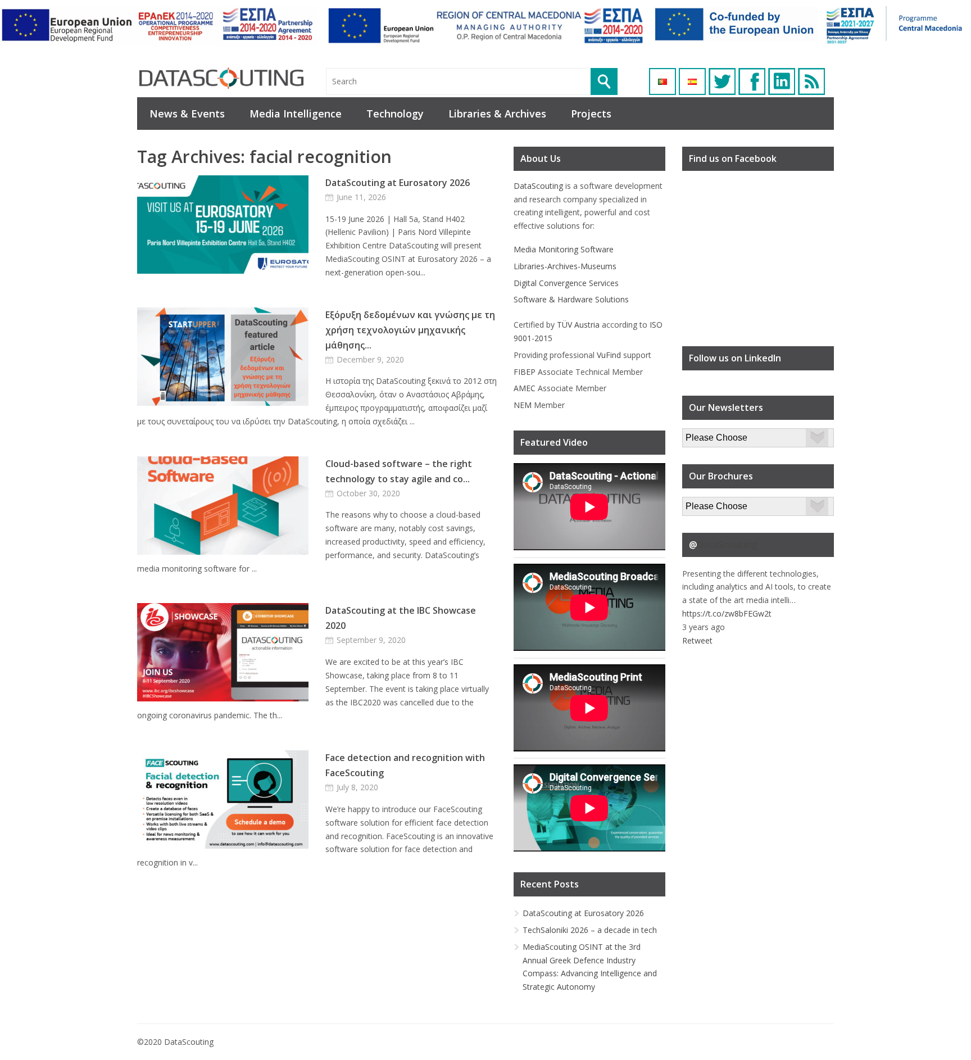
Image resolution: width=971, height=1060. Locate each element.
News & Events (187, 113)
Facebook (751, 81)
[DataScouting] (221, 78)
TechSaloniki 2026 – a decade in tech (590, 930)
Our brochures (708, 503)
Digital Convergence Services (566, 283)
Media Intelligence (295, 113)
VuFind (609, 355)
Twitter (722, 81)
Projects (591, 113)
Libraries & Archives (497, 113)
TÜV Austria (578, 324)
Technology (395, 113)
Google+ (781, 81)
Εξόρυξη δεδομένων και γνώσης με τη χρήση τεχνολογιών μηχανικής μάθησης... (410, 330)
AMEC (525, 388)
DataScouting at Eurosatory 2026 (397, 182)
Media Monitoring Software (564, 249)
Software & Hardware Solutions (571, 299)
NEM (523, 405)
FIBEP (525, 371)
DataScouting (538, 185)
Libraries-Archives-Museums (565, 266)
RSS (811, 81)
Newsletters (704, 434)
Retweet (697, 640)
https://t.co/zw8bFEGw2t (727, 613)
